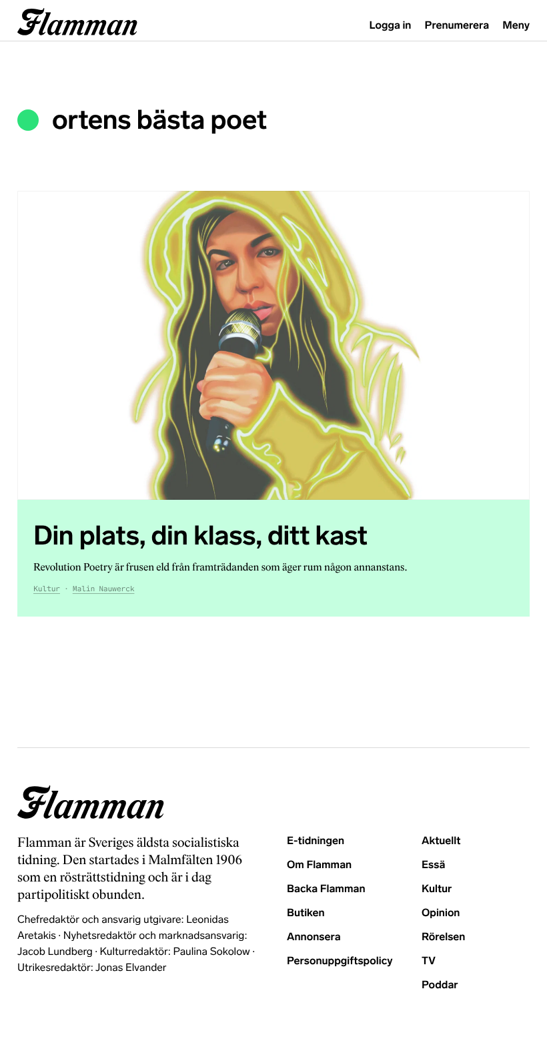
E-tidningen (315, 841)
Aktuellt (441, 841)
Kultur (46, 589)
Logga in (391, 25)
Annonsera (314, 937)
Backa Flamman (326, 889)
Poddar (440, 985)
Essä (433, 865)
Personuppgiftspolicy (339, 961)
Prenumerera (457, 25)
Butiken (306, 913)
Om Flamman (319, 865)
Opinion (441, 913)
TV (429, 961)
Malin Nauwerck (104, 589)
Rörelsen (443, 937)
